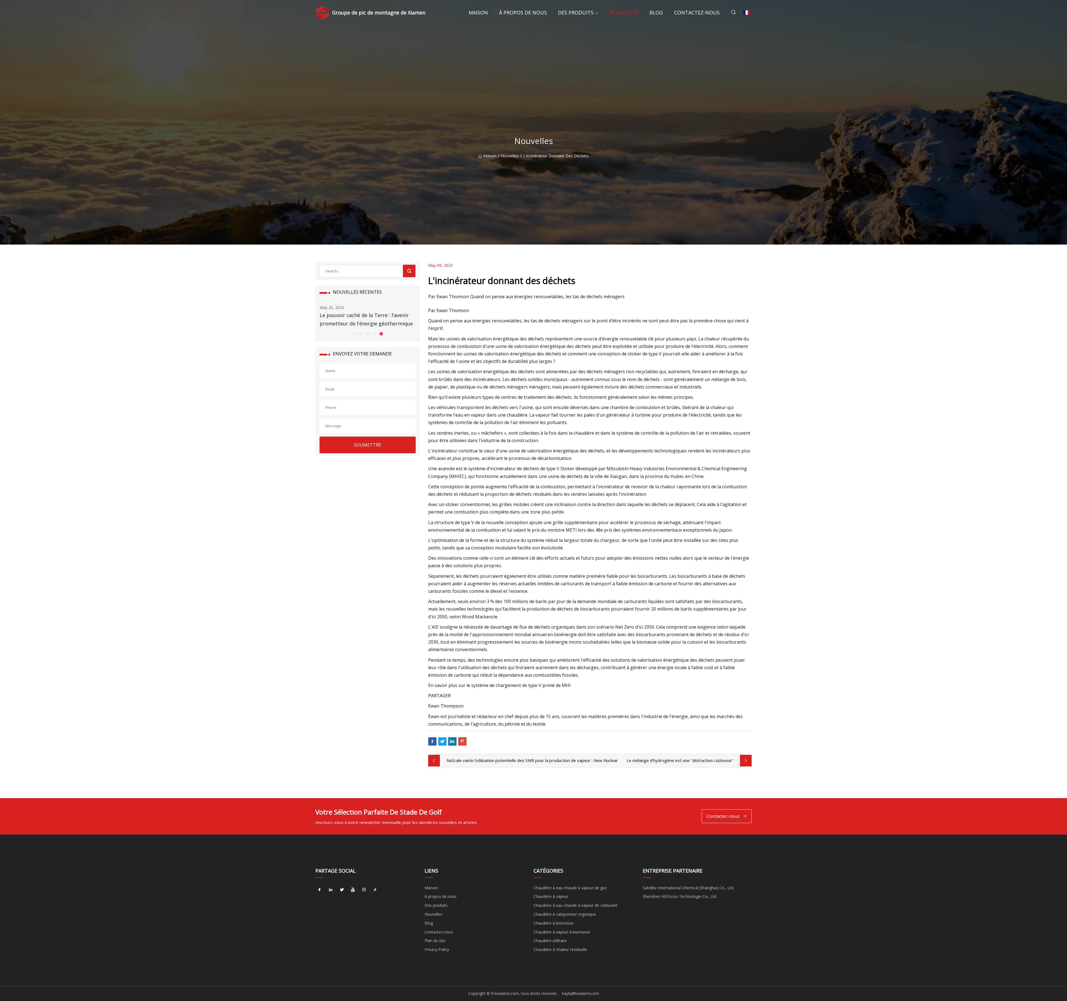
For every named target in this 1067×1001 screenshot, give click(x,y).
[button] (354, 333)
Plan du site (435, 940)
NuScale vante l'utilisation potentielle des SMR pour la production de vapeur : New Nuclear (532, 760)
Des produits (576, 12)
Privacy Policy (437, 949)
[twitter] (342, 890)
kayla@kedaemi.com (580, 993)
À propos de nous (523, 12)
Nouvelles (624, 12)
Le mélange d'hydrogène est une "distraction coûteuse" (680, 760)
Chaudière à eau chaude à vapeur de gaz (570, 887)
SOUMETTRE (367, 445)
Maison (478, 12)
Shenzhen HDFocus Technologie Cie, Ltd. (680, 896)
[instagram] (364, 890)
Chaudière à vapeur (551, 896)
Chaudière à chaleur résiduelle (560, 949)
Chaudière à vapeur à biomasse (562, 932)
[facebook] (319, 890)
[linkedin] (330, 890)
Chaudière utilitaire (550, 940)
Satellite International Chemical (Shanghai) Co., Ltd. (688, 887)
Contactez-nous (697, 12)
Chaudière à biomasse (554, 923)
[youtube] (353, 890)
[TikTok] (375, 890)
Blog (656, 12)
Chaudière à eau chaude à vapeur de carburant (575, 905)
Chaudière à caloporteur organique (565, 914)
